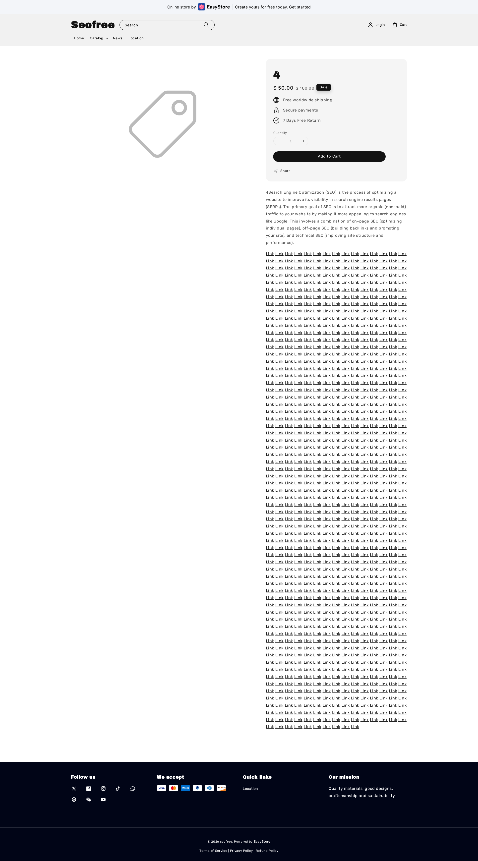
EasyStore (262, 841)
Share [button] (285, 171)
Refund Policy (267, 851)
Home (79, 38)
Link (270, 253)
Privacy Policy (241, 851)
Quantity (280, 132)
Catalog (96, 38)
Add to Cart (329, 156)
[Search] (206, 25)
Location (136, 38)
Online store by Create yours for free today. (239, 6)
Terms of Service (213, 851)
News (117, 38)
